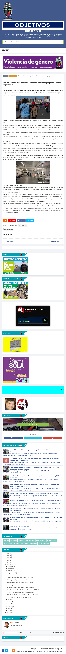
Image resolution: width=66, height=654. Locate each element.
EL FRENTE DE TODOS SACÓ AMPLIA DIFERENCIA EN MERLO (23, 589)
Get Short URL (23, 225)
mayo (9, 606)
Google (13, 220)
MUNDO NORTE (53, 649)
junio (9, 604)
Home (5, 76)
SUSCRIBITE (34, 424)
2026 (8, 553)
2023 (8, 560)
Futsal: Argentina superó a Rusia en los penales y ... (20, 577)
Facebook (21, 220)
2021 (8, 564)
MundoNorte (15, 622)
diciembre (11, 566)
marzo (10, 610)
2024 (8, 558)
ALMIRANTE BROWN (51, 540)
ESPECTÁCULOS (8, 543)
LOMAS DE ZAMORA (29, 540)
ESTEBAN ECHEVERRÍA (44, 543)
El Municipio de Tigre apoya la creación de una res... (20, 580)
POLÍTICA (6, 540)
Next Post (10, 241)
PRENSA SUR (33, 31)
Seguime (34, 438)
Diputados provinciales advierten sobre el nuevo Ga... (21, 585)
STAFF (32, 649)
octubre (10, 570)
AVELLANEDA (14, 540)
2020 (8, 612)
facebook (61, 649)
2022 (8, 562)
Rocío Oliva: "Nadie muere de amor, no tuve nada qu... (21, 587)
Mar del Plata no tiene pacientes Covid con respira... (20, 582)
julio (9, 602)
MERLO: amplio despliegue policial (19, 526)
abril (9, 608)
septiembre (11, 573)
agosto (10, 599)
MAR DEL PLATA (13, 76)
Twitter (31, 220)
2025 (8, 556)
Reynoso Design (40, 651)
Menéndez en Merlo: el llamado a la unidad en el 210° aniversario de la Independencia (33, 493)
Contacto (37, 649)
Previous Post (54, 241)
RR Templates (58, 651)
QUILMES (21, 540)
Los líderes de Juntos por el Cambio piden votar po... (21, 592)
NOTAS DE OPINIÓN (18, 543)
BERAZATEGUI (33, 543)
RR (63, 651)
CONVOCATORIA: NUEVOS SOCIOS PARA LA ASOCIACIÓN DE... (23, 594)
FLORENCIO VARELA (40, 540)
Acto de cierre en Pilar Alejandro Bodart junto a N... (20, 597)
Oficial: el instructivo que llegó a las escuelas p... (19, 575)
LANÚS (26, 543)
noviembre (11, 568)
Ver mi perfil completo (16, 625)
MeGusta (14, 438)
